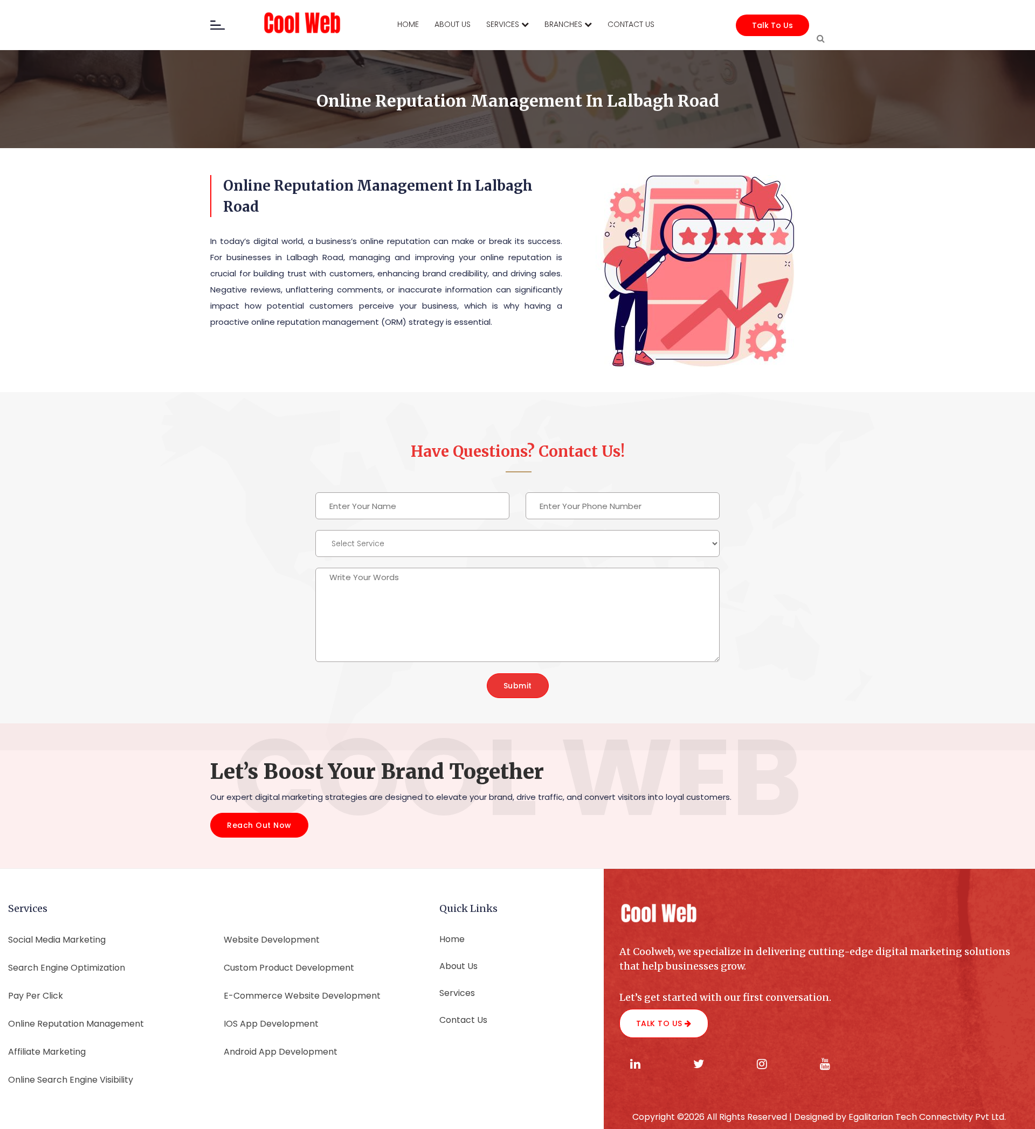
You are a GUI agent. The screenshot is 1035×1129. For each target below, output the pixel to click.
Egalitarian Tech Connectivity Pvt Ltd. (927, 1117)
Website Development (272, 939)
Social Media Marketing (57, 939)
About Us (458, 966)
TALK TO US (660, 1023)
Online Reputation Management (76, 1024)
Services (457, 993)
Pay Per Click (35, 995)
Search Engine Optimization (66, 967)
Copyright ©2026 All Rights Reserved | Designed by (740, 1117)
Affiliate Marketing (47, 1052)
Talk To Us (772, 25)
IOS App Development (271, 1024)
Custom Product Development (289, 967)
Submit (517, 685)
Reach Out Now (259, 825)
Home (452, 939)
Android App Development (280, 1052)
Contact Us (463, 1020)
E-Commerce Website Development (302, 995)
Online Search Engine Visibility (70, 1080)
